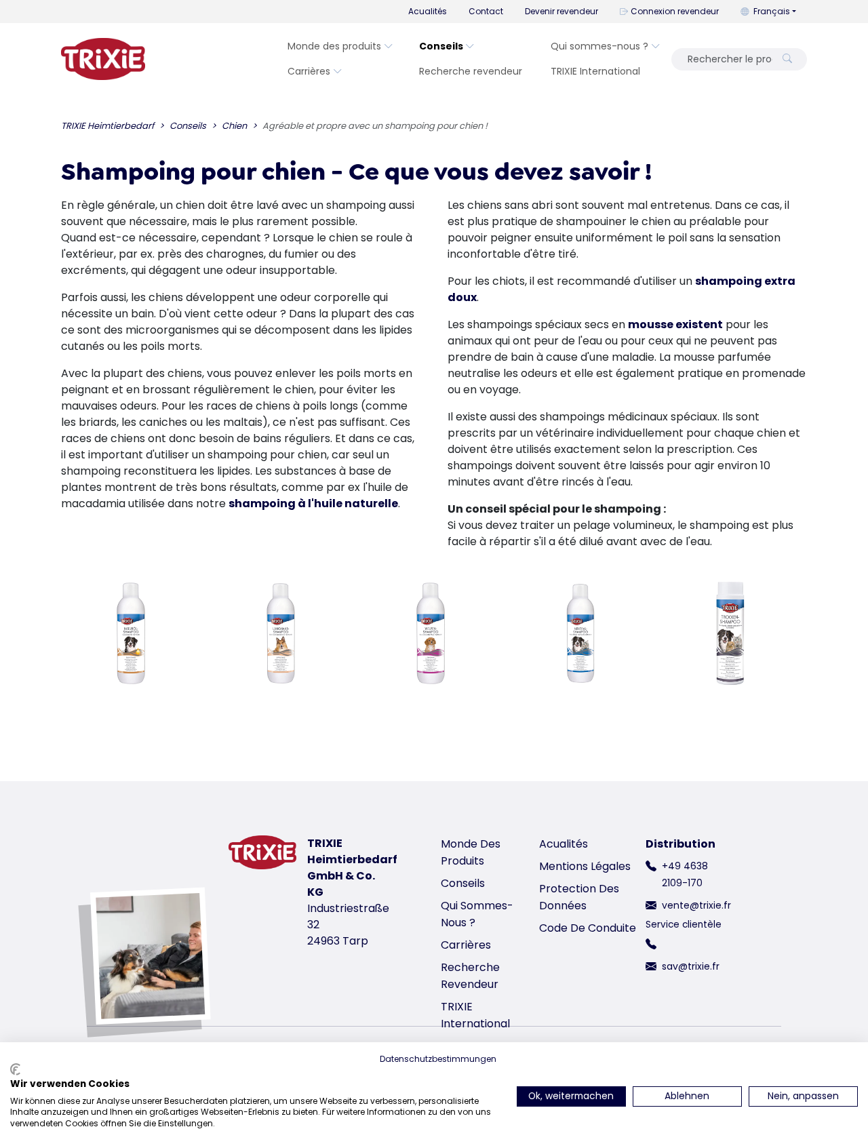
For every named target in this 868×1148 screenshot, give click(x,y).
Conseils (441, 46)
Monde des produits (334, 46)
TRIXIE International (595, 71)
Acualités (427, 11)
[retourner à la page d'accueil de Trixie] (103, 59)
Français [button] (771, 11)
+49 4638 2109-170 (685, 874)
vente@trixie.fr (696, 905)
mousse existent (675, 324)
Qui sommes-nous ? (599, 46)
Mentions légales (585, 866)
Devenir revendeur (561, 11)
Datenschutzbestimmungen (438, 1059)
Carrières (309, 71)
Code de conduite (587, 928)
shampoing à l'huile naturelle (313, 503)
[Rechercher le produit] (787, 59)
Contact (486, 11)
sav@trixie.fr (690, 966)
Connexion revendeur (675, 11)
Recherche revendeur (470, 71)
